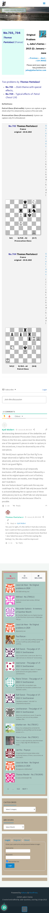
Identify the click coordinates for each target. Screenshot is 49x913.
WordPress (33, 893)
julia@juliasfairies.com (36, 70)
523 (18, 789)
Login (44, 389)
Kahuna (24, 893)
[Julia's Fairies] (4, 3)
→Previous (33, 58)
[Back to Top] (24, 909)
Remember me (13, 862)
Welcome (38, 578)
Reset (26, 840)
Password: (9, 855)
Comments (10, 578)
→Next (42, 58)
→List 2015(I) (40, 60)
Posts (24, 578)
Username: (9, 848)
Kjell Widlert (21, 523)
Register (17, 840)
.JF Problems (14, 16)
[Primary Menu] (44, 3)
